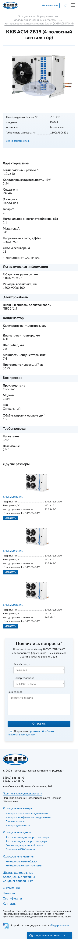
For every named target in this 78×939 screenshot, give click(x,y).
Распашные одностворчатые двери (27, 837)
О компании (11, 888)
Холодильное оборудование (35, 16)
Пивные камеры (15, 821)
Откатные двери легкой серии (24, 845)
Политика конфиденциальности (22, 793)
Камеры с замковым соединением (27, 813)
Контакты (9, 903)
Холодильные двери (17, 832)
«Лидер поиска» (59, 925)
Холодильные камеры (18, 808)
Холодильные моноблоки (21, 861)
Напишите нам (50, 5)
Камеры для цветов (18, 825)
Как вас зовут (21, 664)
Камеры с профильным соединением (28, 817)
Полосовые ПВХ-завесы (20, 849)
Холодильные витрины (19, 876)
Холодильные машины (18, 856)
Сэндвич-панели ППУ (18, 880)
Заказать (10, 518)
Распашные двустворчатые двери (26, 841)
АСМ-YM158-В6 (13, 551)
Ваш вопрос (15, 692)
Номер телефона (23, 678)
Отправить (39, 723)
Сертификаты (12, 898)
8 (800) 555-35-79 (13, 777)
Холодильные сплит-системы (24, 865)
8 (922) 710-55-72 (54, 649)
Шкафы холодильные (18, 872)
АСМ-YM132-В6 (13, 497)
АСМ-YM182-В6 (13, 605)
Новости (9, 893)
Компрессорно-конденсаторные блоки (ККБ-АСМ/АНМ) (39, 23)
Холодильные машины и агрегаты (35, 20)
